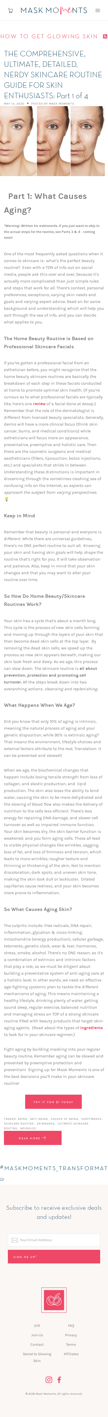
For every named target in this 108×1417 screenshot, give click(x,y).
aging (22, 1119)
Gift (37, 1325)
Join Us (37, 1335)
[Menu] (97, 10)
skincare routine (19, 1123)
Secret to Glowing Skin (37, 1357)
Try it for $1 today (53, 1101)
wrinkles (28, 1128)
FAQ (71, 1325)
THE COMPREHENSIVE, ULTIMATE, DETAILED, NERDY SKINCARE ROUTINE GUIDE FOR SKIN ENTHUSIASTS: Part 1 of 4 (53, 75)
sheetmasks (91, 1119)
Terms (71, 1344)
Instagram (49, 1380)
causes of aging (64, 1119)
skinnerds (46, 1123)
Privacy (71, 1335)
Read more (30, 1138)
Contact (37, 1344)
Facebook (59, 1380)
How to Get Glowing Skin (50, 36)
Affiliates (71, 1354)
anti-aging (39, 1119)
